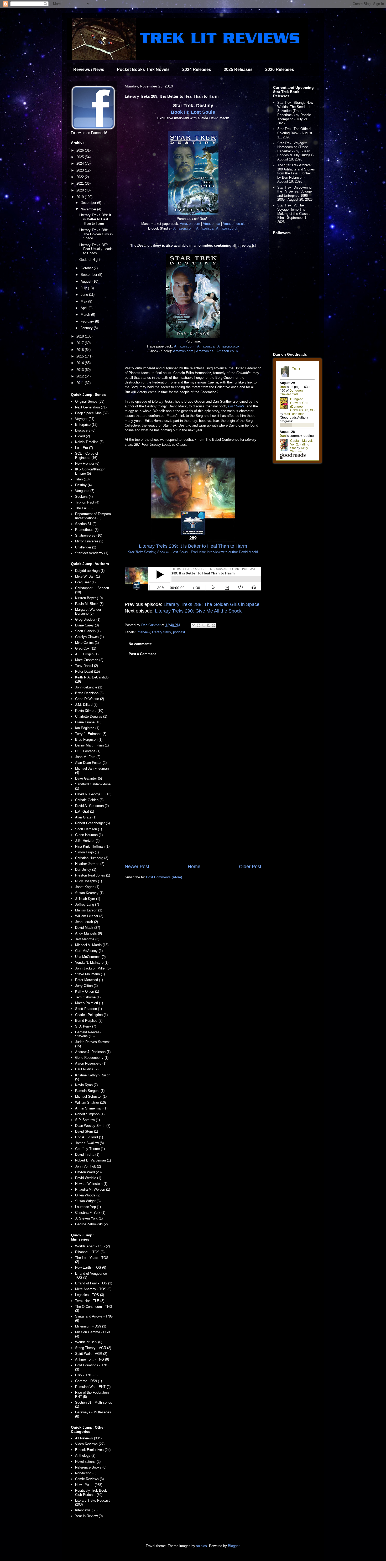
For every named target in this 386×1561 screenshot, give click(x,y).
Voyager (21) (84, 419)
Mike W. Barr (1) (87, 576)
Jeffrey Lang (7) (87, 904)
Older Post (250, 866)
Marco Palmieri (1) (89, 1003)
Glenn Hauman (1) (89, 835)
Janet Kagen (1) (87, 887)
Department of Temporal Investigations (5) (93, 516)
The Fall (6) (83, 508)
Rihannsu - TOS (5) (90, 1252)
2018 (80, 336)
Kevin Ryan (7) (86, 1085)
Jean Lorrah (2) (86, 922)
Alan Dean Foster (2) (91, 763)
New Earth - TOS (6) (90, 1267)
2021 (80, 183)
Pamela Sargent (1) (90, 1091)
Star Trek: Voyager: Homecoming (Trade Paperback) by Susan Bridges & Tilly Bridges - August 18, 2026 (295, 151)
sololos (201, 1546)
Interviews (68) (86, 1510)
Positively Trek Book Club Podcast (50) (91, 1493)
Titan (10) (82, 479)
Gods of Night (89, 260)
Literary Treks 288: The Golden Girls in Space (211, 604)
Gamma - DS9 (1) (88, 1381)
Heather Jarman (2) (89, 864)
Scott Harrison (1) (88, 829)
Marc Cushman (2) (89, 660)
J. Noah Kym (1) (87, 899)
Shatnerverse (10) (88, 535)
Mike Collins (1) (87, 643)
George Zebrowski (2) (91, 1224)
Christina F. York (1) (90, 1213)
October (87, 268)
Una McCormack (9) (90, 957)
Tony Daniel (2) (86, 666)
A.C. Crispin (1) (86, 654)
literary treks (161, 632)
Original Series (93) (89, 401)
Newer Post (137, 866)
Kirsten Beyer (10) (89, 598)
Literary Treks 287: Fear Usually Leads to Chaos (96, 249)
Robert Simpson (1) (90, 1114)
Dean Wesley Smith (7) (92, 1126)
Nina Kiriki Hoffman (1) (92, 846)
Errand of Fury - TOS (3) (93, 1283)
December (89, 203)
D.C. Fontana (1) (87, 751)
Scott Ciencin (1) (88, 631)
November (89, 209)
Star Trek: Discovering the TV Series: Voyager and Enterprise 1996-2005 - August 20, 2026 (295, 193)
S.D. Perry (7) (85, 1026)
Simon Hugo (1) (87, 852)
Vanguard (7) (84, 491)
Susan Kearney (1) (89, 893)
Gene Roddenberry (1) (91, 1058)
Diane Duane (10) (88, 722)
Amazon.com (190, 224)
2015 (80, 356)
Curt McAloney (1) (89, 951)
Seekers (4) (84, 497)
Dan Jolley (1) (85, 870)
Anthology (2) (85, 1456)
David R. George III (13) (93, 794)
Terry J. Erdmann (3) (90, 734)
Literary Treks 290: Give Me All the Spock (198, 611)
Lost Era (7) (84, 448)
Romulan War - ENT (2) (93, 1387)
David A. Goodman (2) (92, 806)
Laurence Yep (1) (88, 1207)
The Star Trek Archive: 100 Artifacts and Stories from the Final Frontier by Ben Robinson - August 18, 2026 (296, 173)
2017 (80, 343)
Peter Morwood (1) (89, 980)
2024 (80, 163)
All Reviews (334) (88, 1438)
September (89, 275)
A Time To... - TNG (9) (92, 1359)
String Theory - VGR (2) (93, 1348)
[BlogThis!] (198, 625)
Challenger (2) (85, 547)
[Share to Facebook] (208, 625)
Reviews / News (88, 69)
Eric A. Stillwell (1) (89, 1137)
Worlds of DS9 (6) (88, 1342)
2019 (80, 197)
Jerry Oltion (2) (86, 986)
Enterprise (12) (86, 425)
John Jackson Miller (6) (93, 968)
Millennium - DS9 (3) (90, 1326)
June (85, 295)
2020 (80, 190)
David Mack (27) (87, 928)
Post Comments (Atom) (164, 877)
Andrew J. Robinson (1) (93, 1052)
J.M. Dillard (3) (86, 705)
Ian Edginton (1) (87, 728)
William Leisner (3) (89, 916)
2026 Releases (279, 69)
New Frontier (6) (87, 463)
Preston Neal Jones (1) (92, 875)
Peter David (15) (87, 671)
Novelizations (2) (88, 1462)
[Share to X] (203, 625)
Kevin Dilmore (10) (89, 711)
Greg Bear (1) (85, 582)
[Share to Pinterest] (213, 625)
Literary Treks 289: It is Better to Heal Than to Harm (95, 219)
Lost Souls (236, 406)
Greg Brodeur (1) (87, 619)
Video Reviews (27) (90, 1444)
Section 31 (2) (85, 524)
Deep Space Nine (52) (91, 413)
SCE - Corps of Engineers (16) (86, 456)
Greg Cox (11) (85, 648)
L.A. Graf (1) (84, 811)
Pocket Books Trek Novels (143, 69)
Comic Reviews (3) (89, 1479)
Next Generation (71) (91, 407)
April (84, 308)
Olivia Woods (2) (87, 1195)
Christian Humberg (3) (91, 858)
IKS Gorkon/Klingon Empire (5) (90, 471)
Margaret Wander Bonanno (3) (88, 612)
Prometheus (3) (86, 530)
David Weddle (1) (88, 1178)
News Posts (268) (88, 1485)
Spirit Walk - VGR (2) (91, 1354)
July (84, 288)
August (86, 281)
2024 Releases (196, 69)
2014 (80, 363)
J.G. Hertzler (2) (87, 841)
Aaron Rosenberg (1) (90, 1063)
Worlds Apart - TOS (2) (92, 1246)
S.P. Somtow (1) (87, 1120)
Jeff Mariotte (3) (87, 939)
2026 (80, 150)
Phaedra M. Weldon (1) (92, 1189)
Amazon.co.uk (234, 224)
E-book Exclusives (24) (93, 1450)
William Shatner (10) (90, 1102)
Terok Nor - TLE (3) (89, 1301)
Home (194, 866)
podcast (179, 632)
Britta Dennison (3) (89, 693)
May (84, 301)
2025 (80, 157)
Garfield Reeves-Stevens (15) (88, 1034)
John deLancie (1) (88, 687)
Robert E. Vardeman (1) (93, 1160)
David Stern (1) (86, 1131)
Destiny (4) (83, 485)
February (88, 321)
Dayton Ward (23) (88, 1172)
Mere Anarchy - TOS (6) (93, 1289)
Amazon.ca (211, 224)
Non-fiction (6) (85, 1473)
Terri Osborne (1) (88, 997)
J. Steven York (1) (89, 1218)
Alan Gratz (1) (85, 817)
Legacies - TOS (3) (89, 1295)
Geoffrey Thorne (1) (90, 1149)
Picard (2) (82, 436)
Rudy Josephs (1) (88, 881)
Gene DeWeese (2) (89, 699)
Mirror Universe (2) (89, 541)
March (86, 315)
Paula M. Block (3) (89, 604)
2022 (80, 177)
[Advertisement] (193, 820)
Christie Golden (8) (89, 800)
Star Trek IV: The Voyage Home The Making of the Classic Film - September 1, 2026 (293, 213)
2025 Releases (238, 69)
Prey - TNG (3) (86, 1375)
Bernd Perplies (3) (88, 1021)
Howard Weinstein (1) (91, 1184)
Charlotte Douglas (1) (91, 716)
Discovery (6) (85, 430)
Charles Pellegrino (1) (91, 1015)
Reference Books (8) (90, 1467)
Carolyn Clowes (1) (89, 637)
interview (143, 632)
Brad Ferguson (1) (88, 739)
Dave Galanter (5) (88, 778)
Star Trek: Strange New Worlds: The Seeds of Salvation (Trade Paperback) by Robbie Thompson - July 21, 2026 (295, 113)
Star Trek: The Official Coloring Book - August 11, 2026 (294, 133)
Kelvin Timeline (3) (89, 442)
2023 (80, 170)
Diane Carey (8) (87, 625)
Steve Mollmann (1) (90, 974)
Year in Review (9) (89, 1516)
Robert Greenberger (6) (92, 823)
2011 (80, 383)
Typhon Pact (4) (87, 502)
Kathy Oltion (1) (87, 991)
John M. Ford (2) (87, 757)
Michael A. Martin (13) (91, 945)
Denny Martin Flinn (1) (92, 745)
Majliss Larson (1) (88, 910)
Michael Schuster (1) (91, 1096)
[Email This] (193, 625)
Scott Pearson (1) (88, 1009)
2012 (80, 376)
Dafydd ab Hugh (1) (90, 571)
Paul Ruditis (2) (86, 1069)
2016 (80, 350)
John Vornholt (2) (88, 1166)
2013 (80, 370)
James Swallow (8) (89, 1143)
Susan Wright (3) (88, 1201)
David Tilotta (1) (87, 1155)
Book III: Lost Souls (193, 112)
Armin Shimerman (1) (91, 1108)
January (87, 328)
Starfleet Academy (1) (91, 553)
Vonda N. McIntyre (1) (91, 962)
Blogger (233, 1546)
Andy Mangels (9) (88, 933)
